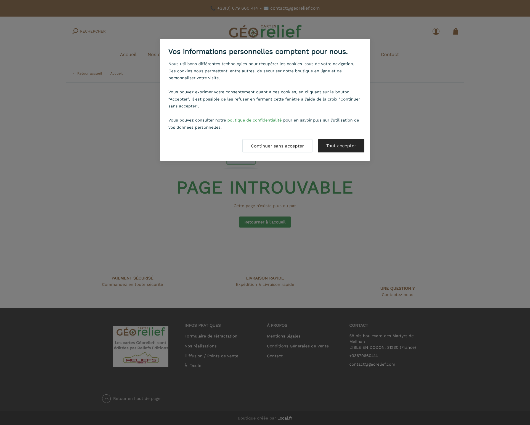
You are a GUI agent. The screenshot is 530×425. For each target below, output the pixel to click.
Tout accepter (341, 145)
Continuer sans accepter (277, 146)
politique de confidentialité (254, 120)
